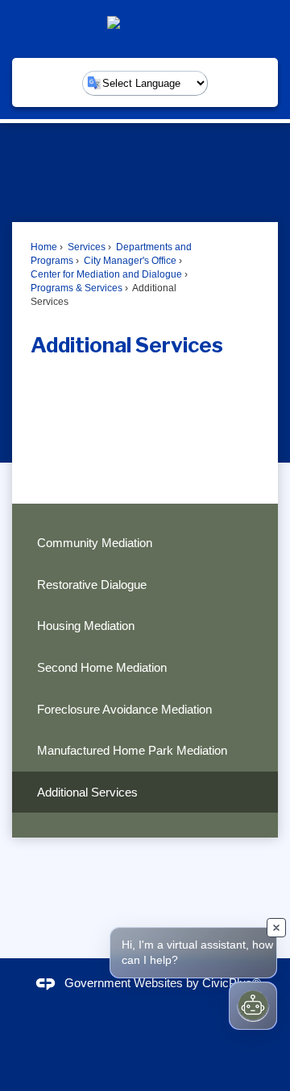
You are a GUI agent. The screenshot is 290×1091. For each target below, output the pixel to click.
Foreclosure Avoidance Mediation (124, 709)
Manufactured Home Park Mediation (132, 750)
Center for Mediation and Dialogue (106, 274)
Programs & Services (76, 288)
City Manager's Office (128, 260)
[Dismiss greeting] (276, 927)
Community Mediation (94, 543)
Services (85, 247)
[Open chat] (253, 1006)
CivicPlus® (231, 983)
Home (44, 247)
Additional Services (87, 792)
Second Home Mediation (102, 667)
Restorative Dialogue (92, 584)
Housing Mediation (86, 625)
